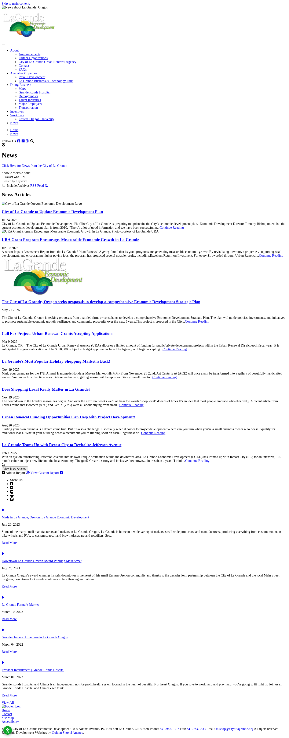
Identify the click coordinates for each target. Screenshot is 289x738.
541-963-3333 (196, 729)
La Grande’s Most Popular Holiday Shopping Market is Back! (56, 361)
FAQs (23, 69)
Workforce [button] (17, 115)
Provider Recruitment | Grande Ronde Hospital (33, 670)
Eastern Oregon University (36, 119)
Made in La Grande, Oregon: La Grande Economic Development (45, 517)
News (14, 123)
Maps (22, 88)
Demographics (28, 96)
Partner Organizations (33, 58)
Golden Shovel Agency (67, 732)
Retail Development (32, 77)
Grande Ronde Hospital (34, 92)
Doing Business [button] (20, 84)
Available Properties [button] (23, 73)
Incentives (17, 111)
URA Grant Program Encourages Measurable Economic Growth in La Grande (70, 239)
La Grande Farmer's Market (20, 604)
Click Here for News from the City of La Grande (34, 165)
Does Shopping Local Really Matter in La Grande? (46, 389)
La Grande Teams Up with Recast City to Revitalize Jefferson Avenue (61, 445)
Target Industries (30, 100)
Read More (9, 542)
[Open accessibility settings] (7, 730)
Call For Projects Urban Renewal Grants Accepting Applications (57, 333)
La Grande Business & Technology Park (46, 81)
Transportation (28, 107)
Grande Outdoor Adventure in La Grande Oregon (35, 637)
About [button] (14, 50)
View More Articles (14, 468)
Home (6, 710)
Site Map (8, 718)
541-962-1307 (170, 729)
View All (8, 702)
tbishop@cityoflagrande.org (235, 729)
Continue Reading (172, 227)
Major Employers (30, 104)
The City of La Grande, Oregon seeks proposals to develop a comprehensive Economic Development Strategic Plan (101, 301)
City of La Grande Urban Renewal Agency (47, 62)
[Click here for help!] (61, 473)
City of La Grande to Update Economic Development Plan (52, 211)
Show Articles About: (16, 173)
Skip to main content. (16, 3)
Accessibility (10, 721)
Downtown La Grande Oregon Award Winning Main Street (41, 561)
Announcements (29, 54)
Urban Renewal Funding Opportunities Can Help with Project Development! (68, 417)
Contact (24, 65)
